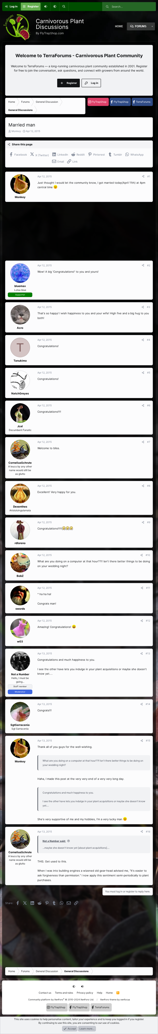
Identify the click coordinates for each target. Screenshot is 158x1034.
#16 (148, 831)
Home (109, 992)
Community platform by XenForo (61, 999)
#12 (148, 620)
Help (99, 992)
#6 (148, 405)
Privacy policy (85, 992)
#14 (148, 704)
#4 (148, 339)
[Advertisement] (79, 231)
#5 (148, 372)
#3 (148, 307)
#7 (148, 441)
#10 (148, 555)
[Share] (143, 176)
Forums (140, 26)
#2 (148, 265)
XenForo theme (108, 999)
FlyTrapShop (99, 101)
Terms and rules (64, 992)
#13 (148, 653)
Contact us (45, 992)
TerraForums (143, 101)
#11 (148, 587)
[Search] (63, 6)
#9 (148, 522)
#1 (148, 176)
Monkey (16, 131)
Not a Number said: (54, 841)
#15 (148, 740)
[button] (54, 6)
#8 (148, 485)
